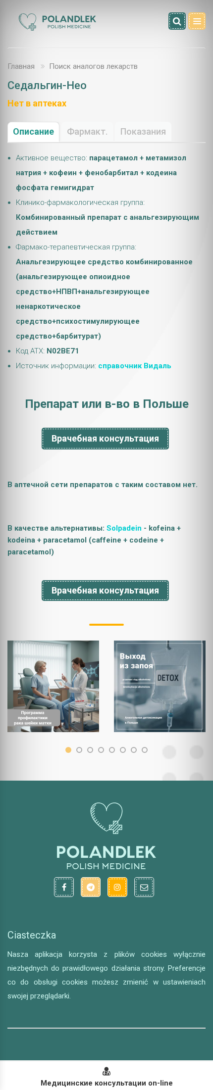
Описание (33, 131)
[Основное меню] (197, 21)
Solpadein (124, 528)
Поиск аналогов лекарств (93, 66)
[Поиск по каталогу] (177, 21)
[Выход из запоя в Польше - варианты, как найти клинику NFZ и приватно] (160, 686)
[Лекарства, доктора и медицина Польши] (56, 29)
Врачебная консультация (105, 438)
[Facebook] (64, 887)
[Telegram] (91, 887)
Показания (143, 131)
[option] (53, 686)
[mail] (144, 887)
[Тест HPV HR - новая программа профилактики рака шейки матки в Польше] (53, 686)
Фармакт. (87, 131)
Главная (21, 66)
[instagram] (117, 887)
